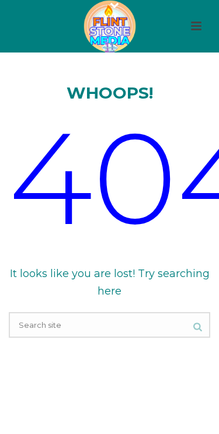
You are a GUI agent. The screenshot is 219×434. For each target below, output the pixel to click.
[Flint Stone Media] (110, 26)
